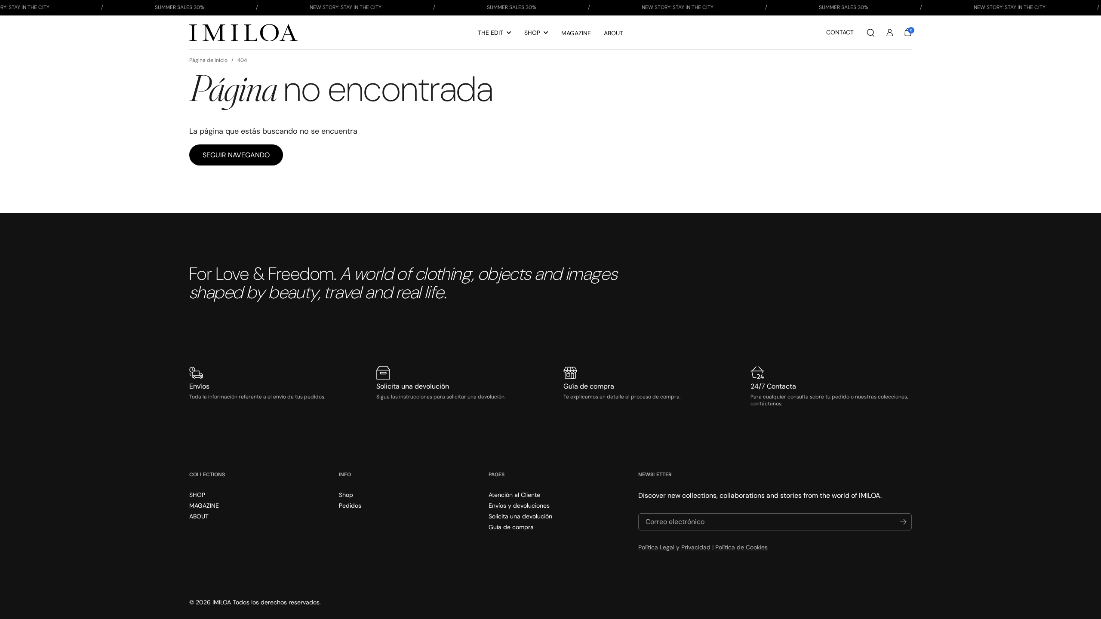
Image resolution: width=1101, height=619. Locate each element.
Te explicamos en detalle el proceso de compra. (621, 396)
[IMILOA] (243, 32)
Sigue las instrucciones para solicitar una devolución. (440, 396)
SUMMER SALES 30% (179, 7)
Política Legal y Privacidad (674, 547)
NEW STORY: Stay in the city (345, 7)
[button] (870, 33)
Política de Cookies (741, 547)
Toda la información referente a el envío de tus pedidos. (257, 396)
